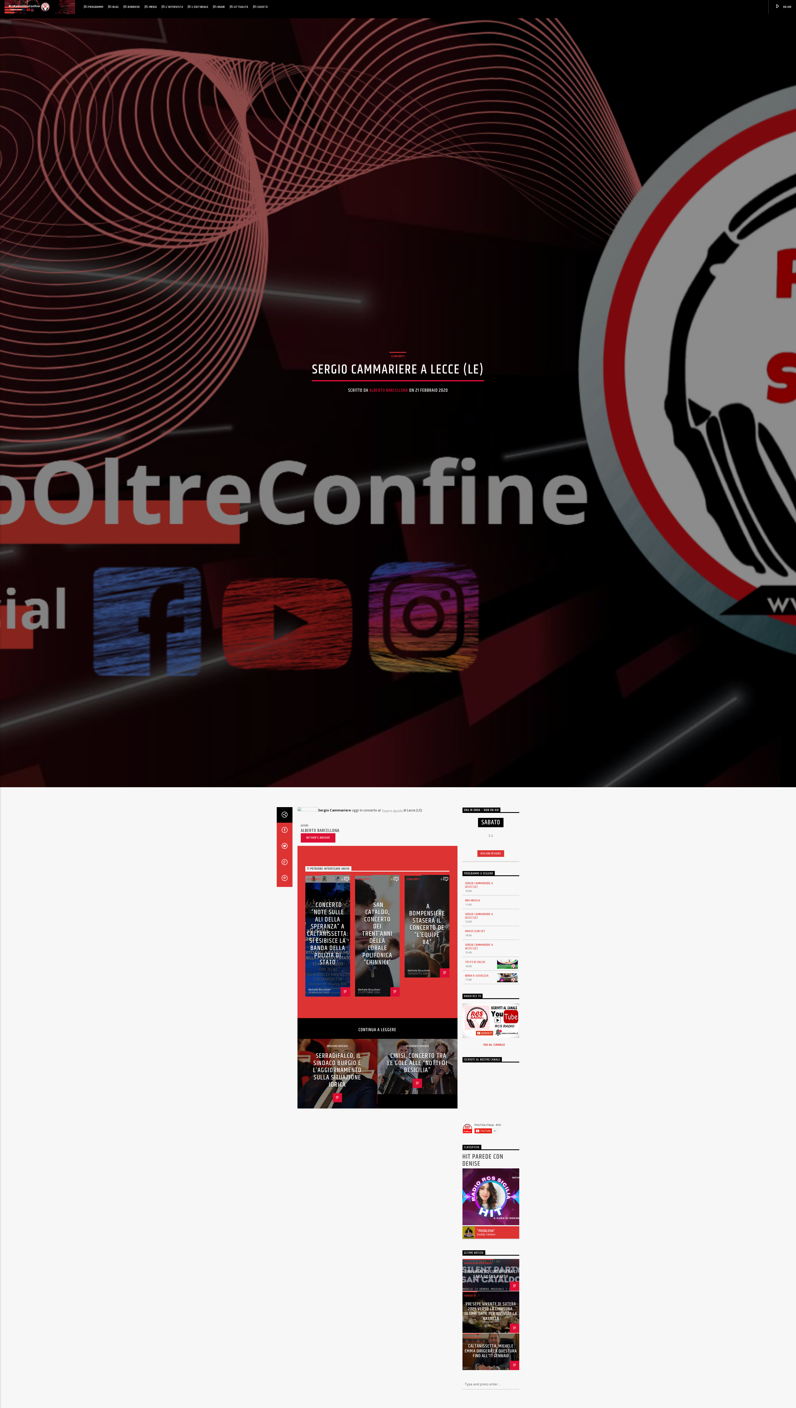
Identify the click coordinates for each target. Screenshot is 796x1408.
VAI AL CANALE (494, 1045)
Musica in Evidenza (478, 1263)
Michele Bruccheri (319, 989)
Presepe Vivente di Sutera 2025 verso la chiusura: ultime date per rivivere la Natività (491, 1311)
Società (262, 7)
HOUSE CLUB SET (475, 931)
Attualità (241, 7)
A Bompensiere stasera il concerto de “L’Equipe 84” (427, 924)
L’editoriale (200, 7)
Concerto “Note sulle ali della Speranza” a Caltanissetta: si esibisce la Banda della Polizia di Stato (327, 934)
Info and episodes (491, 853)
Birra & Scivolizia (477, 975)
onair (221, 7)
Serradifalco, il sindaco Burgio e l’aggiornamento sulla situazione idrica (337, 1070)
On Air (786, 7)
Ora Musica (472, 900)
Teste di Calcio (475, 962)
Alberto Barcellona (388, 390)
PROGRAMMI (95, 7)
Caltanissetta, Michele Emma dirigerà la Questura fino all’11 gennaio (491, 1351)
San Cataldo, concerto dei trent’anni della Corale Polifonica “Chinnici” (377, 934)
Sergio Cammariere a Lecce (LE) (479, 885)
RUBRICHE (134, 7)
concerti (398, 356)
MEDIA (153, 7)
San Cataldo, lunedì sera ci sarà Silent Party (491, 1274)
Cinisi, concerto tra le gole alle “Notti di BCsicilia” (417, 1063)
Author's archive (318, 837)
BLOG (116, 7)
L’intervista (174, 7)
